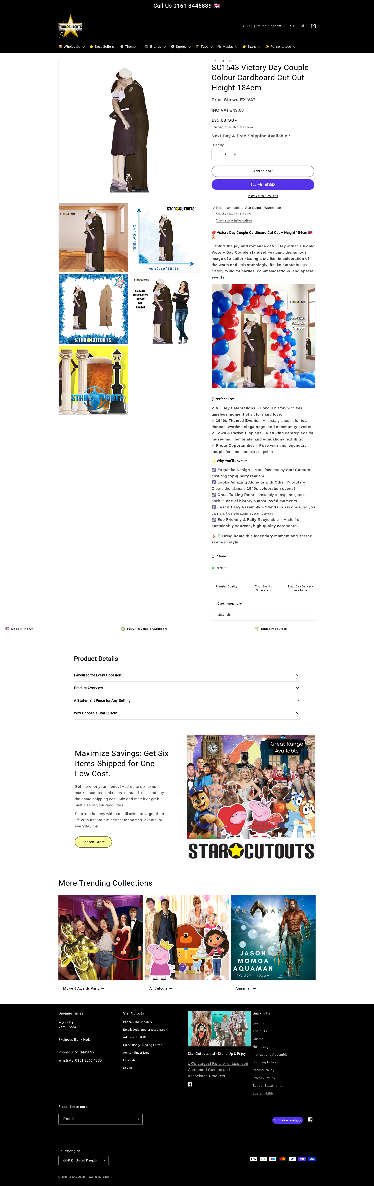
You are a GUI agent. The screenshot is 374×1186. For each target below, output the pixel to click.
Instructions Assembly (270, 1054)
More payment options (263, 195)
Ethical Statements (267, 1086)
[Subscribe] (137, 1119)
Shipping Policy (264, 1062)
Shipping (218, 126)
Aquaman (243, 988)
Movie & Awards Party (81, 988)
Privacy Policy (263, 1078)
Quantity (218, 145)
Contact (258, 1039)
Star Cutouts (78, 1176)
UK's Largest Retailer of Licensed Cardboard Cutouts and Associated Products (218, 1069)
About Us (259, 1031)
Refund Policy (263, 1070)
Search (258, 1023)
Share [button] (221, 556)
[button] (71, 47)
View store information (234, 220)
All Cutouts (158, 988)
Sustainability (263, 1093)
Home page (261, 1047)
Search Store (93, 842)
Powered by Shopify (99, 1176)
